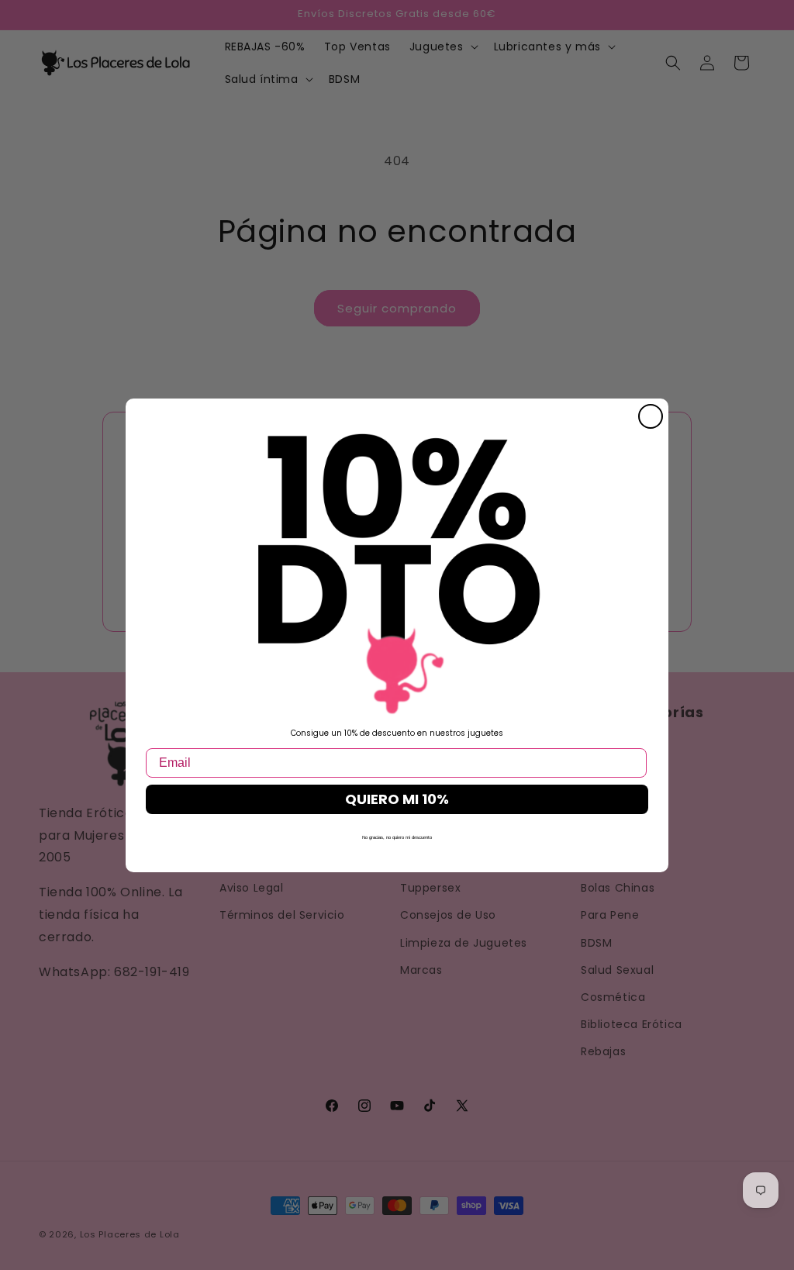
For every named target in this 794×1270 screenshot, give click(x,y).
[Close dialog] (650, 416)
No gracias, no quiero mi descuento (397, 837)
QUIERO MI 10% (397, 799)
